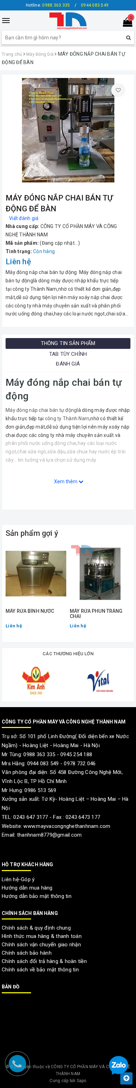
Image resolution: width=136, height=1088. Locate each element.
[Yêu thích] (118, 90)
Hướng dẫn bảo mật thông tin (36, 896)
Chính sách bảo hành (27, 953)
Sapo (81, 1080)
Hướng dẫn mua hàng (27, 888)
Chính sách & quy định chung (36, 928)
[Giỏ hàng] (125, 23)
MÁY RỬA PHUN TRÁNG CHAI (96, 614)
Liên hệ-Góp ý (18, 879)
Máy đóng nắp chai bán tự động (41, 410)
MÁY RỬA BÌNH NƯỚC (30, 611)
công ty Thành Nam (67, 418)
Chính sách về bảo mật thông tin (40, 969)
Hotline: (48, 5)
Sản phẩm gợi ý (32, 533)
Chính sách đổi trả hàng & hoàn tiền (44, 961)
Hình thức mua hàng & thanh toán (42, 936)
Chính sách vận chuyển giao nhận (41, 944)
